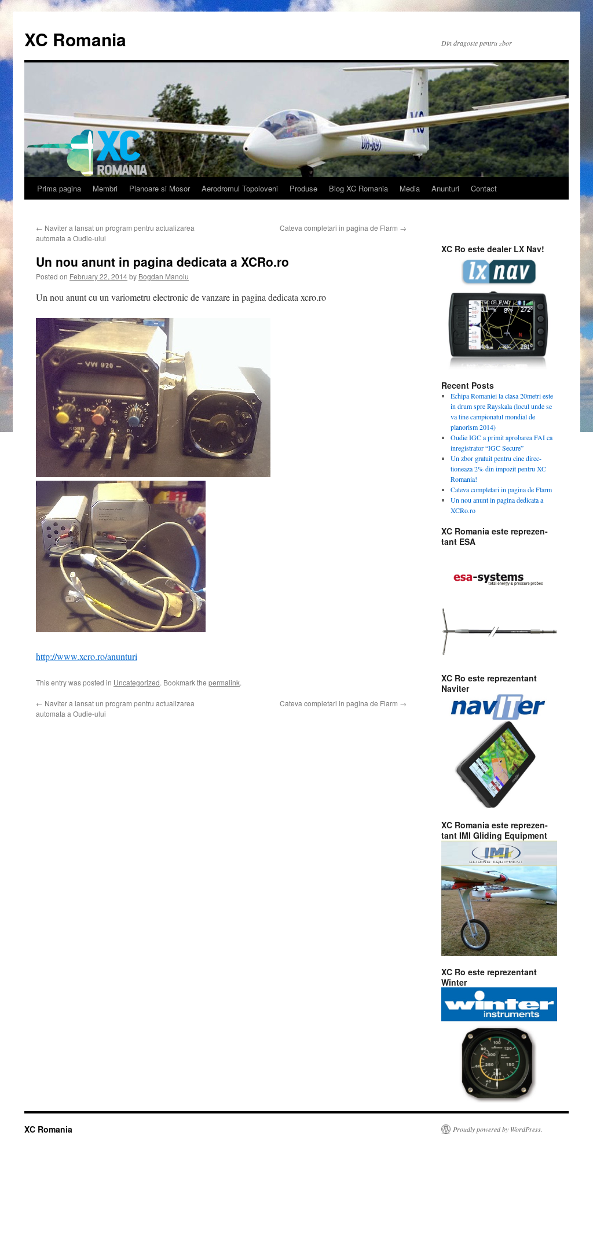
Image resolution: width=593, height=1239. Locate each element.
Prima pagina (59, 188)
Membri (105, 188)
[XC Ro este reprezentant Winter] (499, 1045)
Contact (484, 188)
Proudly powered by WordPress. (498, 1129)
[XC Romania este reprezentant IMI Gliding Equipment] (499, 898)
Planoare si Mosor (159, 188)
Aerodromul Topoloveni (240, 188)
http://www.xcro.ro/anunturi (86, 656)
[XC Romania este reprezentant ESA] (499, 604)
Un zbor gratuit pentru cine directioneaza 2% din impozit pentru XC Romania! (498, 468)
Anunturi (445, 188)
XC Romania (75, 39)
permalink (224, 682)
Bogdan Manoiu (163, 276)
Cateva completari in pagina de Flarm (343, 228)
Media (410, 188)
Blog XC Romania (358, 188)
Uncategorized (137, 682)
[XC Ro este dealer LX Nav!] (499, 312)
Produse (303, 188)
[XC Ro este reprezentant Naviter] (499, 751)
